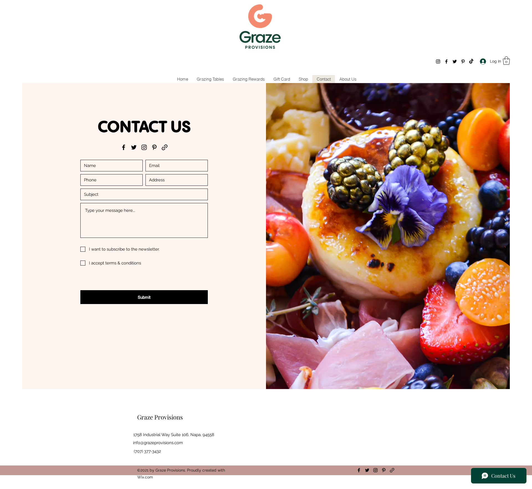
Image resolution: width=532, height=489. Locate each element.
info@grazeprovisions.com (158, 442)
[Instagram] (438, 61)
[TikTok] (471, 61)
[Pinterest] (463, 61)
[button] (506, 60)
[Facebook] (446, 61)
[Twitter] (454, 61)
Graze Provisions (160, 417)
